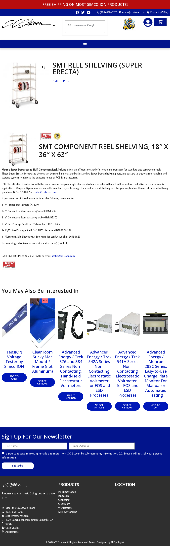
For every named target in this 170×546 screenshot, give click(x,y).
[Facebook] (77, 12)
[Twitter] (83, 12)
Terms (92, 542)
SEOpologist (117, 542)
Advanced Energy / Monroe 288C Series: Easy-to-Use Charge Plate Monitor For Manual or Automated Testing (156, 373)
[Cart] (160, 22)
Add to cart (14, 377)
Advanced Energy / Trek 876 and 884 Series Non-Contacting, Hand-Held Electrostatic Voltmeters (70, 368)
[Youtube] (88, 12)
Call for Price (61, 81)
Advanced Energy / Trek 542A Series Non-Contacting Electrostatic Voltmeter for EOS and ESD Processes (99, 373)
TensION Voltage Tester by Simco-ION (14, 359)
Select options (42, 382)
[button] (85, 44)
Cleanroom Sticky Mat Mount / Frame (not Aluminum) (42, 361)
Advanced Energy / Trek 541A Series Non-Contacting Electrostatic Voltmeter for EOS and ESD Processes (127, 373)
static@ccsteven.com (44, 192)
